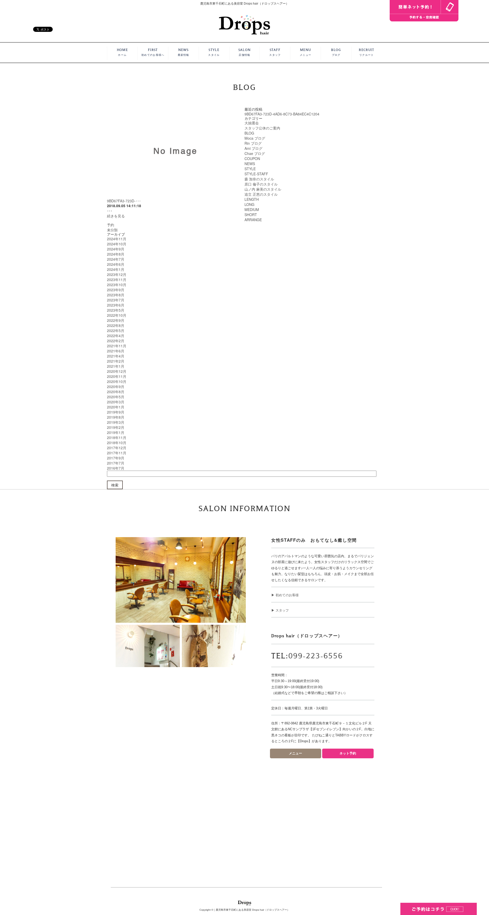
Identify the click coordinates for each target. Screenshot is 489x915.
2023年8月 (115, 294)
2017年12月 (116, 447)
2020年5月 (115, 396)
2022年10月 (116, 315)
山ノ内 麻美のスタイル (262, 189)
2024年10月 (116, 243)
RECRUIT (366, 52)
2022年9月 (115, 320)
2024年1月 (115, 269)
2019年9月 (115, 412)
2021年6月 (115, 350)
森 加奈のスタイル (259, 178)
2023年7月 (115, 299)
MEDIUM (251, 209)
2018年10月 (116, 442)
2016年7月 (115, 468)
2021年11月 (116, 345)
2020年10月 (116, 381)
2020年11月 (116, 376)
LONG (249, 204)
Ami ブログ (253, 148)
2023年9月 (115, 289)
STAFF (275, 52)
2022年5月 (115, 330)
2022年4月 (115, 335)
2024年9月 (115, 248)
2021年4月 (115, 356)
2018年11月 (116, 437)
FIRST (152, 52)
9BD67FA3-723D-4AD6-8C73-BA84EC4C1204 (281, 113)
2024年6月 (115, 264)
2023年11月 (116, 279)
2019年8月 (115, 417)
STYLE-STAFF (256, 173)
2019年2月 (115, 427)
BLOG (336, 52)
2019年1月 (115, 432)
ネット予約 (347, 753)
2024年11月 (116, 238)
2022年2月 (115, 340)
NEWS (183, 52)
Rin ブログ (253, 143)
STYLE (214, 52)
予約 (110, 224)
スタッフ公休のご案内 (262, 127)
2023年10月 (116, 284)
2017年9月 (115, 457)
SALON (244, 52)
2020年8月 (115, 391)
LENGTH (251, 199)
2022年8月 (115, 325)
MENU (305, 52)
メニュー (295, 753)
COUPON (252, 158)
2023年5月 (115, 310)
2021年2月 (115, 361)
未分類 (112, 229)
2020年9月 (115, 386)
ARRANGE (253, 219)
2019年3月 (115, 422)
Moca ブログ (254, 138)
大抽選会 (251, 122)
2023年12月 (116, 274)
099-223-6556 (315, 656)
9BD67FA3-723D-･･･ (124, 200)
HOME (122, 52)
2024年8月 (115, 254)
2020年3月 (115, 401)
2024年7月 (115, 259)
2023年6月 (115, 305)
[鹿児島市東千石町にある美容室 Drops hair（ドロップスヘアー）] (244, 24)
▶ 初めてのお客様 (285, 595)
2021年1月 (115, 366)
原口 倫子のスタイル (261, 184)
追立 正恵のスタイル (261, 194)
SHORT (250, 214)
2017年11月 (116, 452)
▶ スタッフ (280, 610)
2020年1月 (115, 406)
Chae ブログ (254, 153)
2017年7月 (115, 463)
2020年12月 (116, 371)
